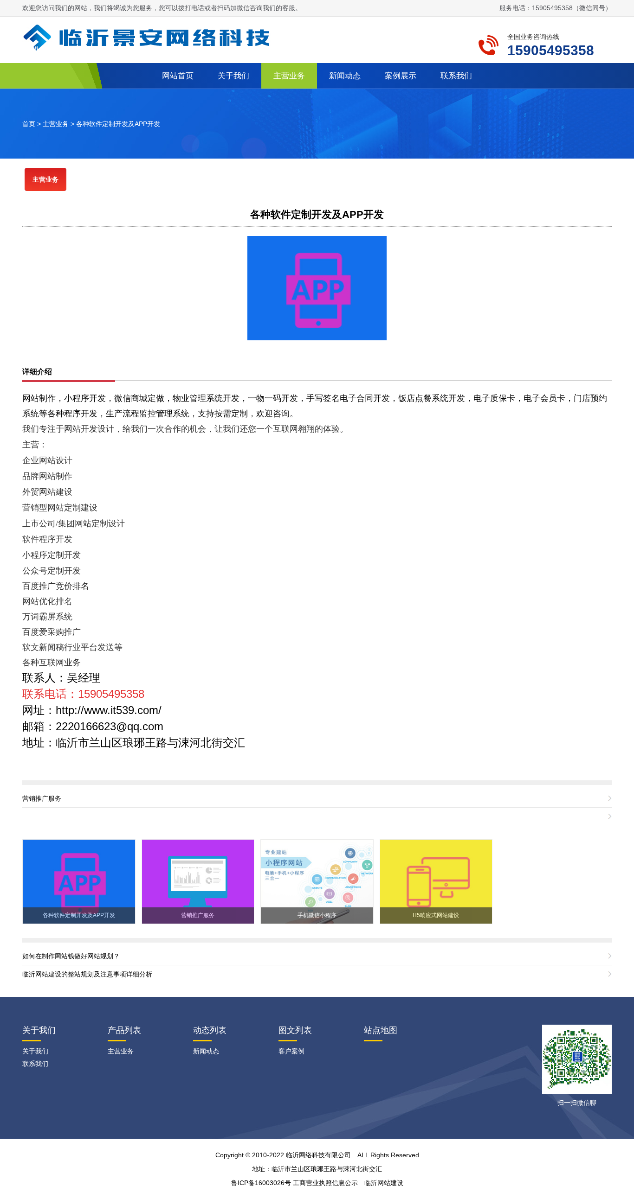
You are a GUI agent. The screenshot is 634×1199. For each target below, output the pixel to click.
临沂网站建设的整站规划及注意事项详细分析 (87, 974)
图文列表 (295, 1030)
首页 (28, 124)
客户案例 (291, 1051)
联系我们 (456, 75)
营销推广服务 (41, 798)
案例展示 (400, 75)
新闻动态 (345, 75)
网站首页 (178, 75)
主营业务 (289, 75)
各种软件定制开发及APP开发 (118, 124)
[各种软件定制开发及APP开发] (317, 287)
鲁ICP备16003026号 (261, 1182)
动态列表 (209, 1030)
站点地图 (380, 1030)
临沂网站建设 (383, 1182)
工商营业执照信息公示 (325, 1182)
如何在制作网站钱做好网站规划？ (71, 956)
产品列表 (124, 1030)
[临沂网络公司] (150, 37)
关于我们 (233, 75)
